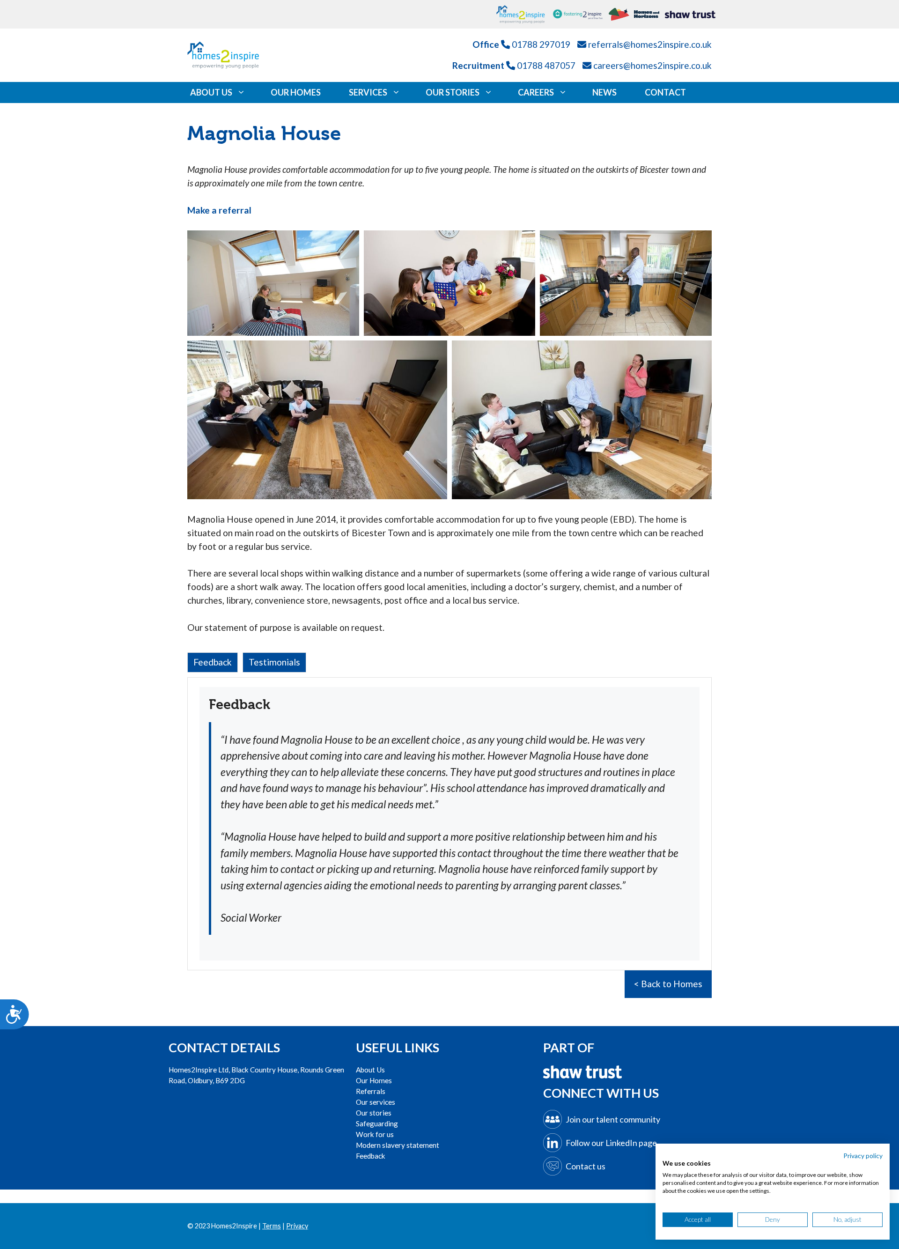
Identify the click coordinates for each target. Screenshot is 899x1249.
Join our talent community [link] (613, 1119)
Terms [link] (271, 1226)
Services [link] (368, 92)
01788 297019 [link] (541, 44)
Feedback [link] (370, 1156)
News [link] (604, 92)
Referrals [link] (370, 1091)
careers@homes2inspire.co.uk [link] (652, 65)
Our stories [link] (373, 1113)
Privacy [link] (297, 1226)
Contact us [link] (585, 1166)
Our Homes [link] (296, 92)
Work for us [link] (375, 1134)
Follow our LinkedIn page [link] (611, 1143)
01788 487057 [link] (546, 65)
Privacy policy (863, 1156)
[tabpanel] (449, 823)
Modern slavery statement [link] (397, 1145)
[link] (524, 14)
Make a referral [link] (219, 210)
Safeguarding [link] (377, 1123)
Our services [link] (375, 1102)
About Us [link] (211, 92)
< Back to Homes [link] (668, 983)
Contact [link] (665, 92)
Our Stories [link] (452, 92)
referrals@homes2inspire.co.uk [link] (650, 44)
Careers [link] (536, 92)
